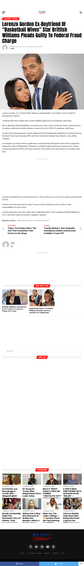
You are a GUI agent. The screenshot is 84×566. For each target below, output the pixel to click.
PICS (63, 553)
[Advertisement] (42, 5)
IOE (12, 49)
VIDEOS (55, 553)
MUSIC (22, 553)
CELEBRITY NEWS (34, 553)
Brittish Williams (25, 220)
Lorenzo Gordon (42, 220)
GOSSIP (47, 553)
